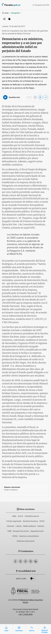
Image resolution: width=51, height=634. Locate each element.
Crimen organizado (13, 521)
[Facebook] (15, 561)
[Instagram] (30, 561)
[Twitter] (20, 561)
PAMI (9, 531)
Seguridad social (37, 531)
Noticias (41, 526)
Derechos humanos (30, 521)
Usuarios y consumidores (29, 536)
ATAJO (20, 516)
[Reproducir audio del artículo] (5, 97)
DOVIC (42, 521)
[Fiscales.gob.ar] (18, 5)
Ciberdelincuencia (32, 516)
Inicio (6, 13)
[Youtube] (25, 561)
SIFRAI (15, 536)
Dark (32, 579)
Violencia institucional (25, 541)
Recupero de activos (21, 531)
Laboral (19, 526)
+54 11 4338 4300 (26, 614)
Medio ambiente (29, 526)
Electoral (10, 526)
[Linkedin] (36, 561)
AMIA (14, 516)
